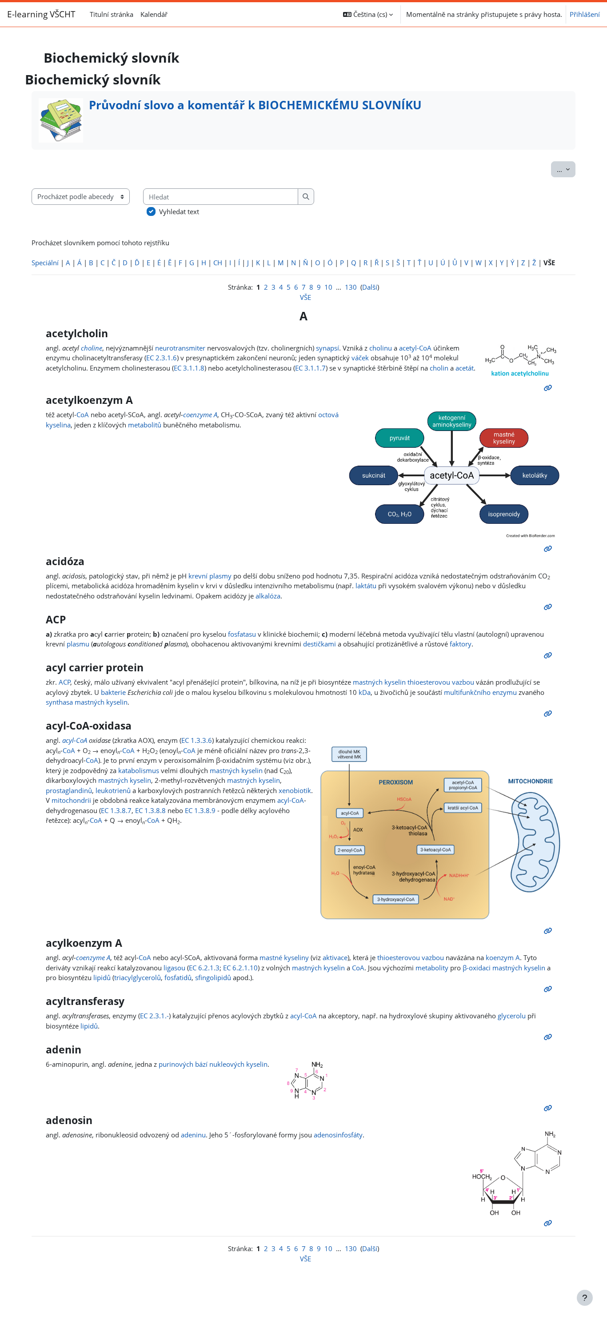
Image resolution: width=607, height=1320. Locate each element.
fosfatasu (242, 634)
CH (217, 262)
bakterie (113, 692)
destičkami (319, 643)
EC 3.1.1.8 (189, 367)
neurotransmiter (180, 347)
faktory (460, 643)
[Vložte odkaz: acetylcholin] (550, 387)
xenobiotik (295, 790)
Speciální (45, 262)
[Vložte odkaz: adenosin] (550, 1223)
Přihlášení (585, 14)
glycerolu (512, 1015)
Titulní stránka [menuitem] (111, 14)
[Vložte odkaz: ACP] (550, 655)
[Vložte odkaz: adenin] (550, 1108)
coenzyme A (200, 414)
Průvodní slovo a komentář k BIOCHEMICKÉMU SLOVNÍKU (255, 105)
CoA (82, 414)
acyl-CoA (74, 740)
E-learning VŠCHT (41, 14)
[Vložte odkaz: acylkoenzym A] (550, 989)
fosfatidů (178, 977)
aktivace (335, 957)
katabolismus (138, 770)
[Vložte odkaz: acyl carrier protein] (550, 713)
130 (351, 287)
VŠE (305, 297)
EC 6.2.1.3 (204, 967)
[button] (368, 14)
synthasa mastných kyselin (87, 702)
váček (360, 357)
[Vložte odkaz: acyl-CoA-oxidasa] (550, 930)
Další (369, 287)
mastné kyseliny (284, 957)
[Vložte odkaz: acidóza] (550, 606)
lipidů (102, 977)
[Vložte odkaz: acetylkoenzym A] (550, 548)
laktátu (365, 585)
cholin (439, 367)
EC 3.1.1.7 (310, 367)
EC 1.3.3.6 (196, 740)
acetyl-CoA (415, 347)
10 (328, 287)
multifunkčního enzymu (480, 692)
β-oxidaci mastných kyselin (504, 967)
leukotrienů (113, 790)
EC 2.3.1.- (154, 1015)
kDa (365, 692)
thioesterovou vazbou (440, 682)
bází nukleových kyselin (231, 1064)
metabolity (431, 967)
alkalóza (268, 595)
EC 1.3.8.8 (150, 810)
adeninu (193, 1134)
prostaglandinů (69, 790)
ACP (65, 682)
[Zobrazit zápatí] (585, 1298)
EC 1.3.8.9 (200, 810)
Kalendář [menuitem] (154, 14)
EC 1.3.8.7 (116, 810)
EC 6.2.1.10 (240, 967)
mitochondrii (71, 800)
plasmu (78, 643)
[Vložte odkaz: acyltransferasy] (550, 1037)
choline (91, 347)
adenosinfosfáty (338, 1134)
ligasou (174, 967)
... (566, 169)
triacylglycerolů (137, 977)
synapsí (327, 347)
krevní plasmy (210, 575)
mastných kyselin (379, 682)
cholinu (380, 347)
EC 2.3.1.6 (161, 357)
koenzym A (503, 957)
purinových (176, 1064)
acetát (464, 367)
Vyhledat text (179, 211)
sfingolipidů (213, 977)
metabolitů (144, 424)
